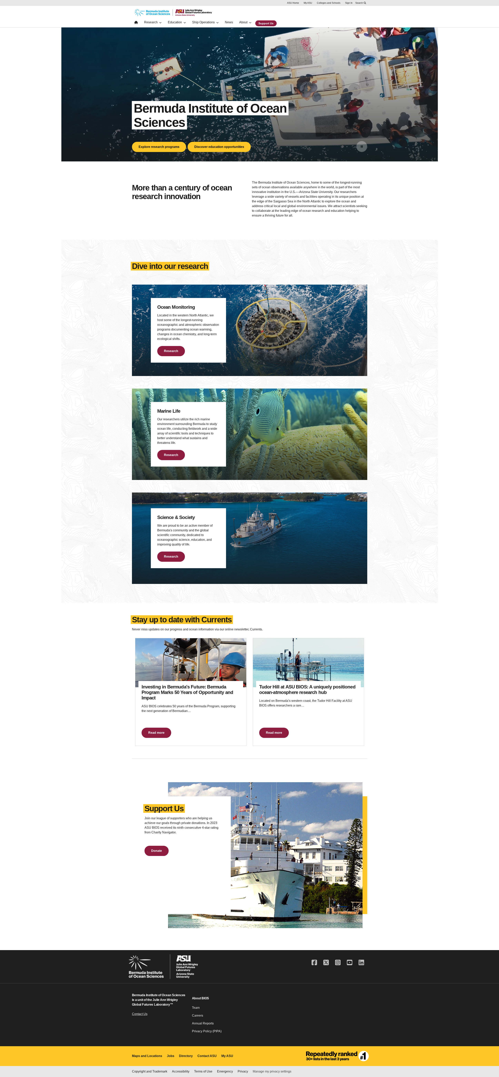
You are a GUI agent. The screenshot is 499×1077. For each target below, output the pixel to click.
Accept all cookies (276, 1062)
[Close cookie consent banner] (491, 1056)
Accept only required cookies (321, 1062)
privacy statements (125, 1063)
